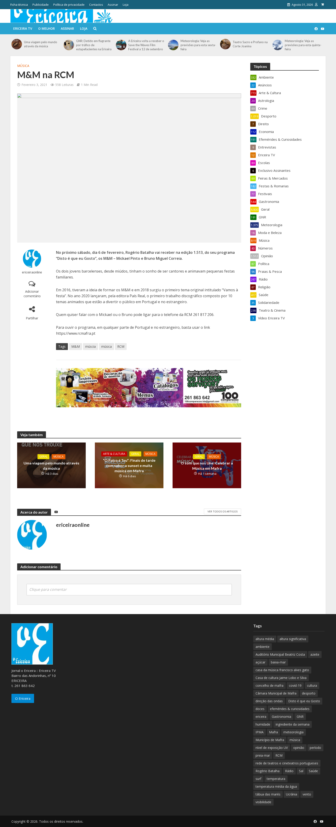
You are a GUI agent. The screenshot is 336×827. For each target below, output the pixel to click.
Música (23, 66)
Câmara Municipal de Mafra (276, 693)
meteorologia (293, 732)
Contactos (96, 5)
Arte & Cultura (114, 454)
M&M (75, 346)
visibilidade (263, 802)
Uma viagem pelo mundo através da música (40, 44)
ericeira (261, 716)
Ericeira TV (22, 28)
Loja (125, 5)
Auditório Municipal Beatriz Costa (280, 654)
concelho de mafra (269, 685)
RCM (120, 346)
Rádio (289, 771)
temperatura (276, 779)
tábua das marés (268, 794)
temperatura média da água (276, 786)
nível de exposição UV (272, 747)
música (106, 346)
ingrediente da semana (292, 724)
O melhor (46, 28)
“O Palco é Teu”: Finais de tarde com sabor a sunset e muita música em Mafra (129, 465)
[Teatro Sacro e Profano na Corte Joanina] (225, 44)
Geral (43, 457)
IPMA (260, 732)
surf (258, 779)
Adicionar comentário (32, 293)
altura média (265, 639)
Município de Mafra (270, 740)
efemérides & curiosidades (289, 709)
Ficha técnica (19, 5)
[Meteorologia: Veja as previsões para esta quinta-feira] (277, 45)
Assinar (113, 5)
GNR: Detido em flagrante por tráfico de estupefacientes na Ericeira (94, 45)
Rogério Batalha (268, 771)
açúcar (260, 662)
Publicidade (40, 5)
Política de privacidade (69, 5)
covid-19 (295, 685)
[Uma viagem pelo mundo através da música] (16, 44)
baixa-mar (278, 662)
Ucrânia (291, 794)
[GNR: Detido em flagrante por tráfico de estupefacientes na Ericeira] (69, 45)
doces (260, 709)
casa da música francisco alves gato (282, 670)
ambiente (262, 646)
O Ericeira (22, 698)
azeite (314, 654)
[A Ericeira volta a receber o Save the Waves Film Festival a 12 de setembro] (121, 45)
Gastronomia (281, 716)
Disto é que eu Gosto (304, 701)
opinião (298, 747)
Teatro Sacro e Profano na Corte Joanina (250, 44)
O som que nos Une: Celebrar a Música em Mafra (207, 465)
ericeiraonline (32, 272)
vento (307, 794)
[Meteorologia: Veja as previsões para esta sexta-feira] (173, 45)
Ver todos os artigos (222, 511)
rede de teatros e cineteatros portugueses (287, 763)
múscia (90, 346)
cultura (312, 685)
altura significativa (293, 639)
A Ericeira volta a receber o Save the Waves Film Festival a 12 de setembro (146, 45)
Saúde (313, 771)
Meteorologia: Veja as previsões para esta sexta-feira (198, 45)
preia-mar (263, 755)
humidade (263, 724)
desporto (308, 693)
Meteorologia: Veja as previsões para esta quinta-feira (303, 45)
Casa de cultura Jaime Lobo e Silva (281, 678)
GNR (300, 716)
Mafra (273, 732)
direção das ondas (269, 701)
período (315, 747)
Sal (301, 771)
